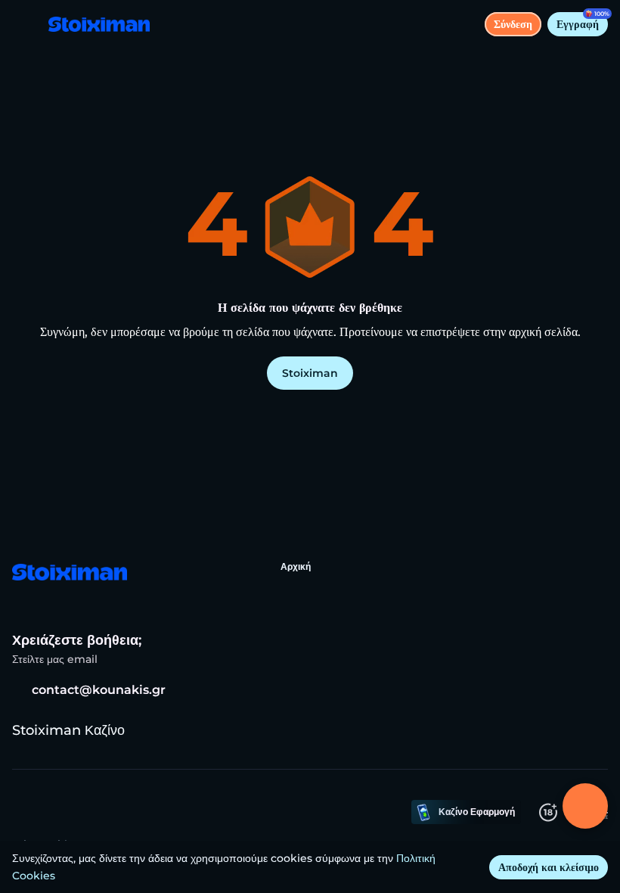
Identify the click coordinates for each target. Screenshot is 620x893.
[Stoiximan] (69, 574)
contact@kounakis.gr (99, 690)
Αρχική (296, 566)
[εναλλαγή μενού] (24, 24)
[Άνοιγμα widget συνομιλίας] (585, 806)
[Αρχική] (93, 24)
